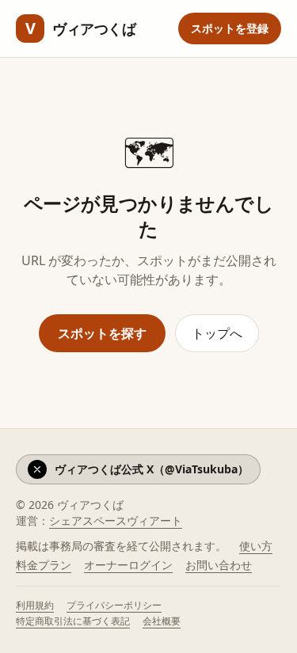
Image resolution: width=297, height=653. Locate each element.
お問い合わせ (218, 564)
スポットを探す (102, 333)
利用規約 (35, 605)
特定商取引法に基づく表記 (73, 621)
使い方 (255, 545)
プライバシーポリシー (114, 605)
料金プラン (43, 564)
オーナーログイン (128, 564)
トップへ (217, 333)
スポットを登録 (229, 28)
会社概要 (162, 621)
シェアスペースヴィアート (115, 520)
